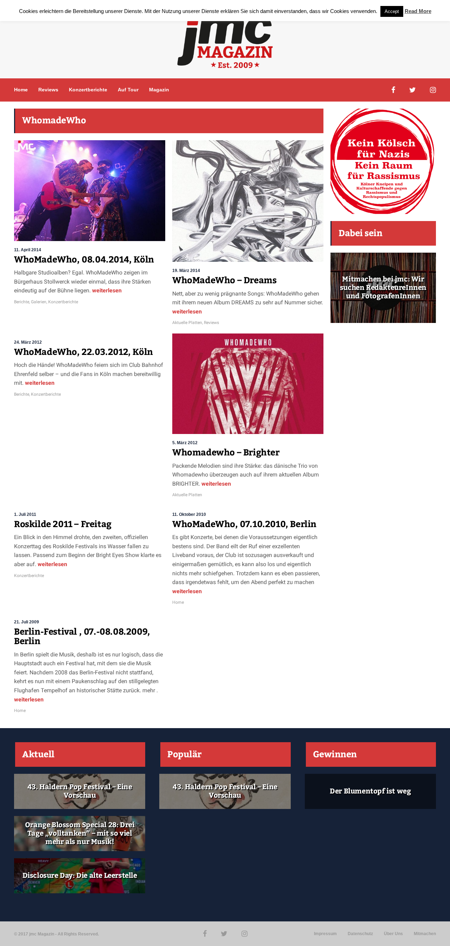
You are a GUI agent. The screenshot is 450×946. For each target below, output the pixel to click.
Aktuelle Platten (187, 322)
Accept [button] (392, 11)
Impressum (325, 933)
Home (21, 89)
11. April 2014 (27, 249)
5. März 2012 (185, 442)
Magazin (159, 89)
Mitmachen (425, 933)
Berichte (21, 301)
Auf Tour (128, 89)
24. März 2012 (28, 342)
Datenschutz (360, 933)
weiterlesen (106, 290)
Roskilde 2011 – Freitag (62, 524)
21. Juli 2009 (26, 622)
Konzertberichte (88, 89)
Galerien (38, 301)
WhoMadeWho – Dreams (224, 280)
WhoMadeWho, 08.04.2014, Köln (84, 259)
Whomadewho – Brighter (225, 452)
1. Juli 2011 (25, 514)
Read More (418, 11)
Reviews (48, 89)
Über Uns (393, 933)
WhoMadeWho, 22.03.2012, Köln (83, 352)
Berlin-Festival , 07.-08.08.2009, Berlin (82, 636)
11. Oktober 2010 (189, 514)
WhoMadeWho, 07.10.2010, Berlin (244, 524)
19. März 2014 (186, 270)
